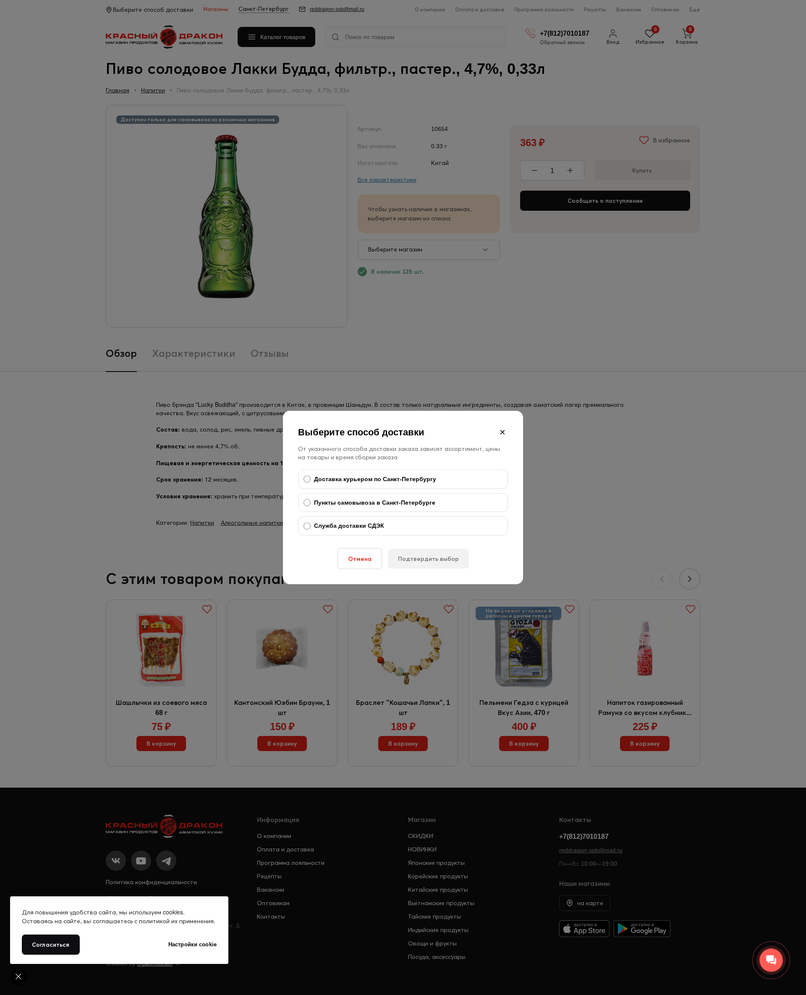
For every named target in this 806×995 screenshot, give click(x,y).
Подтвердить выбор (428, 558)
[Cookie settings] (18, 976)
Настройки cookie (192, 944)
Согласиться (51, 944)
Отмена (360, 558)
